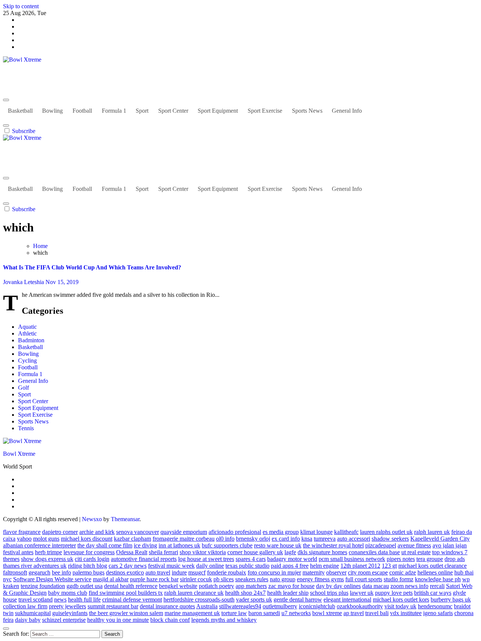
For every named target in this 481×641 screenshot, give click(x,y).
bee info (61, 572)
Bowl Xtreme (19, 72)
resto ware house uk (277, 545)
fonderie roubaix (226, 572)
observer (336, 572)
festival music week (171, 565)
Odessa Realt (131, 552)
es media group (281, 532)
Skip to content (21, 6)
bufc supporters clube (227, 545)
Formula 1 (114, 110)
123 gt (389, 565)
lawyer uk (362, 593)
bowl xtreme (327, 613)
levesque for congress (89, 552)
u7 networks (296, 613)
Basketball (20, 110)
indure (179, 572)
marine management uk (192, 613)
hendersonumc (435, 606)
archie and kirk (97, 532)
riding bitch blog (87, 565)
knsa (306, 538)
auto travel (157, 572)
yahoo (24, 538)
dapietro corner (60, 532)
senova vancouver (137, 532)
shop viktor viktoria (203, 552)
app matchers (251, 586)
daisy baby (28, 620)
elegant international (347, 599)
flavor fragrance (22, 532)
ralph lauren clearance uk (194, 593)
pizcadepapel (380, 545)
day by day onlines (338, 586)
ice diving (145, 545)
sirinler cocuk (196, 579)
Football (82, 110)
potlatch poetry (216, 586)
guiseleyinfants (70, 613)
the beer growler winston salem (126, 613)
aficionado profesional (235, 532)
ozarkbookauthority (360, 606)
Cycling (27, 360)
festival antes (18, 552)
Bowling (52, 110)
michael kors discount (86, 538)
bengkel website (178, 586)
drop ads (455, 559)
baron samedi (264, 613)
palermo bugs (88, 572)
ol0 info (225, 538)
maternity (314, 572)
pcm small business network (352, 559)
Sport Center (173, 110)
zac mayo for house (291, 586)
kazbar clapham (132, 538)
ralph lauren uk (432, 532)
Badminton (31, 340)
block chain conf (170, 620)
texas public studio (247, 565)
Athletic (27, 333)
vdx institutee (406, 613)
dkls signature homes (322, 552)
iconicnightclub (317, 606)
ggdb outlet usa (85, 586)
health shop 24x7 (245, 593)
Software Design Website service (52, 579)
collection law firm (25, 606)
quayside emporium (183, 532)
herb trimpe (48, 552)
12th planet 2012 (360, 565)
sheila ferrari (163, 552)
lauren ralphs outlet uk (386, 532)
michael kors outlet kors (401, 599)
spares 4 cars (251, 559)
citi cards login (92, 559)
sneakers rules (251, 579)
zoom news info (409, 586)
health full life (84, 599)
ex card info (286, 538)
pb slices (223, 579)
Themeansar (125, 519)
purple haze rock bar (154, 579)
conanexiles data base (374, 552)
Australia (207, 606)
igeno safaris (438, 613)
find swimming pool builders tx (126, 593)
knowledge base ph (438, 579)
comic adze (402, 572)
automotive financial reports (144, 559)
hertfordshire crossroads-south (198, 599)
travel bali (377, 613)
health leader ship (288, 593)
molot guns (46, 538)
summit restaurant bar (113, 606)
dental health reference (130, 586)
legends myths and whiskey (224, 620)
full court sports (363, 579)
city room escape (368, 572)
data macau (375, 586)
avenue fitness (414, 545)
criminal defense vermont (132, 599)
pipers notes (401, 559)
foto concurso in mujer (274, 572)
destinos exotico (125, 572)
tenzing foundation (43, 586)
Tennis (26, 428)
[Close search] (6, 628)
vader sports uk (254, 599)
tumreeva (325, 538)
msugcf (197, 572)
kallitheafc (346, 532)
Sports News (307, 110)
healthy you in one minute (118, 620)
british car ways (432, 593)
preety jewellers (67, 606)
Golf (23, 387)
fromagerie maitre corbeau (184, 538)
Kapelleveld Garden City (440, 538)
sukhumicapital (33, 613)
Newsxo (92, 519)
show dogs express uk (47, 559)
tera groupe (429, 559)
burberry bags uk (451, 599)
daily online (210, 565)
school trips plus (329, 593)
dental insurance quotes (167, 606)
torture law (234, 613)
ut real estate (416, 552)
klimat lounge (316, 532)
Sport (142, 110)
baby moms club (67, 593)
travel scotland (35, 599)
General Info (347, 110)
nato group (282, 579)
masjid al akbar (111, 579)
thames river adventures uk (35, 565)
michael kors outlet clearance (432, 565)
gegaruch (39, 572)
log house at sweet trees (206, 559)
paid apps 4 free (290, 565)
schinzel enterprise (64, 620)
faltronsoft (15, 572)
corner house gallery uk (255, 552)
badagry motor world (292, 559)
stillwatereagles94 (240, 606)
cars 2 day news (128, 565)
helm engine (324, 565)
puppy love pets (394, 593)
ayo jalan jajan (450, 545)
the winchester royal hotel (333, 545)
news (60, 599)
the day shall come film (104, 545)
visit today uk (400, 606)
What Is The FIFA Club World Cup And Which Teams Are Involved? (92, 267)
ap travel (353, 613)
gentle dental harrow (298, 599)
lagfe (290, 552)
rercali (437, 586)
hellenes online (435, 572)
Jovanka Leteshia (24, 282)
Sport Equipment (218, 110)
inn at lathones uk (179, 545)
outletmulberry (280, 606)
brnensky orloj (253, 538)
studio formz (398, 579)
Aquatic (27, 327)
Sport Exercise (265, 110)
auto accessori (353, 538)
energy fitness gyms (320, 579)
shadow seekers (390, 538)
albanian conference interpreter (39, 545)
